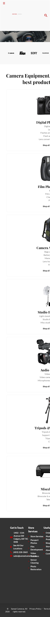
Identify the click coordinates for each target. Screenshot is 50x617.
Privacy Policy (35, 609)
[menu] (4, 3)
